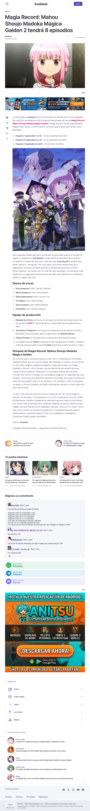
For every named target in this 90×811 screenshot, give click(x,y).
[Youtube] (78, 790)
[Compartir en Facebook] (7, 117)
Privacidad (31, 797)
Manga (62, 477)
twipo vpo (72, 804)
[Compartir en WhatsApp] (7, 133)
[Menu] (7, 4)
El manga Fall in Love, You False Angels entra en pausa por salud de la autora (72, 482)
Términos (19, 797)
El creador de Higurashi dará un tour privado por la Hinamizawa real (44, 482)
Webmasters (43, 797)
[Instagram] (73, 790)
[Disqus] (45, 529)
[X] (68, 790)
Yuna (23, 485)
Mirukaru (8, 36)
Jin (50, 485)
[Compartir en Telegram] (7, 128)
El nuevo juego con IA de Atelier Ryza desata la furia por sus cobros (41, 751)
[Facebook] (64, 790)
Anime (7, 11)
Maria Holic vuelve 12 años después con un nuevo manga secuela (23, 445)
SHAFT (30, 323)
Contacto (8, 797)
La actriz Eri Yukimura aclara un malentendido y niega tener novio (74, 445)
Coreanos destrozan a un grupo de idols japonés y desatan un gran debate (17, 482)
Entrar (78, 4)
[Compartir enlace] (7, 138)
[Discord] (83, 790)
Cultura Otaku (36, 477)
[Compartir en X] (7, 123)
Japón (7, 477)
